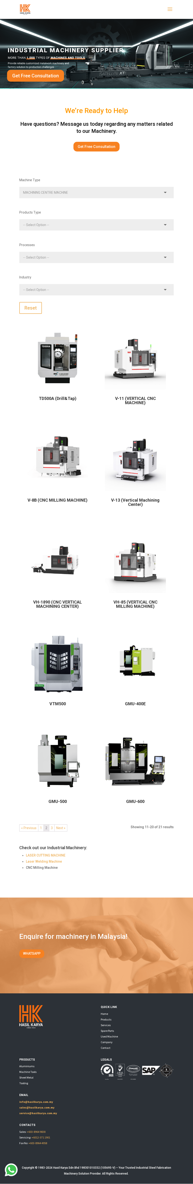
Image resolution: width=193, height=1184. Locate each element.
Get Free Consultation (35, 76)
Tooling (23, 1083)
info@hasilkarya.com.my (36, 1102)
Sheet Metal (26, 1077)
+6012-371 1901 (41, 1137)
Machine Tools (27, 1072)
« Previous (28, 828)
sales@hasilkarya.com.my (36, 1107)
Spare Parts (107, 1031)
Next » (60, 828)
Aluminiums (26, 1066)
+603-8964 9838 (36, 1132)
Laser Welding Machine (44, 861)
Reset (30, 308)
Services (106, 1025)
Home (104, 1014)
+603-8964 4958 (37, 1143)
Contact (105, 1048)
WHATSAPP (31, 953)
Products (106, 1019)
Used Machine (109, 1036)
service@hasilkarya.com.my (38, 1113)
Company (107, 1042)
